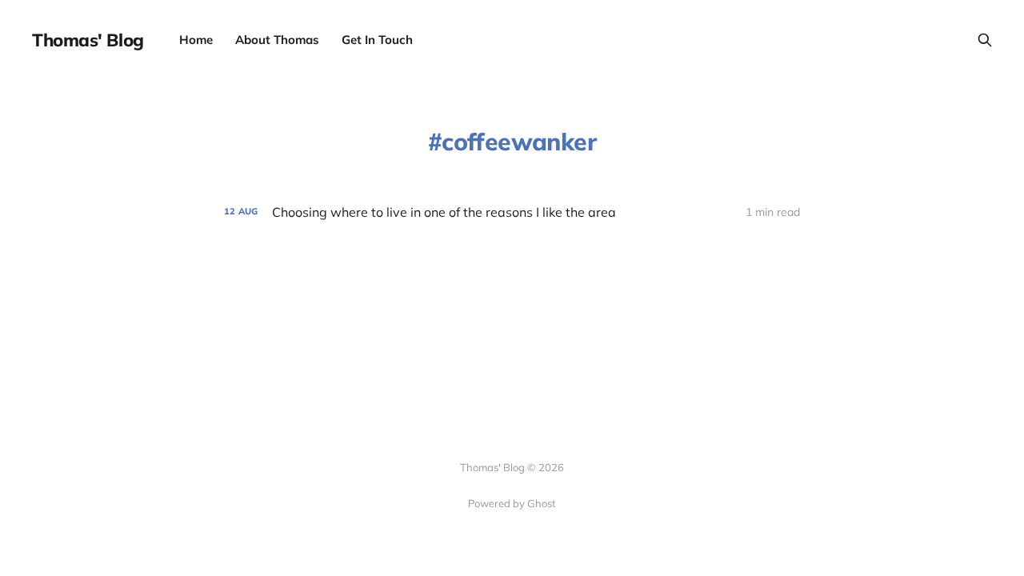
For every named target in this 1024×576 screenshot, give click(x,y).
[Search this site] (985, 40)
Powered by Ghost (512, 503)
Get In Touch (377, 39)
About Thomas (277, 39)
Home (196, 39)
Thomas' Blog (88, 40)
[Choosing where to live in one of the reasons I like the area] (512, 212)
